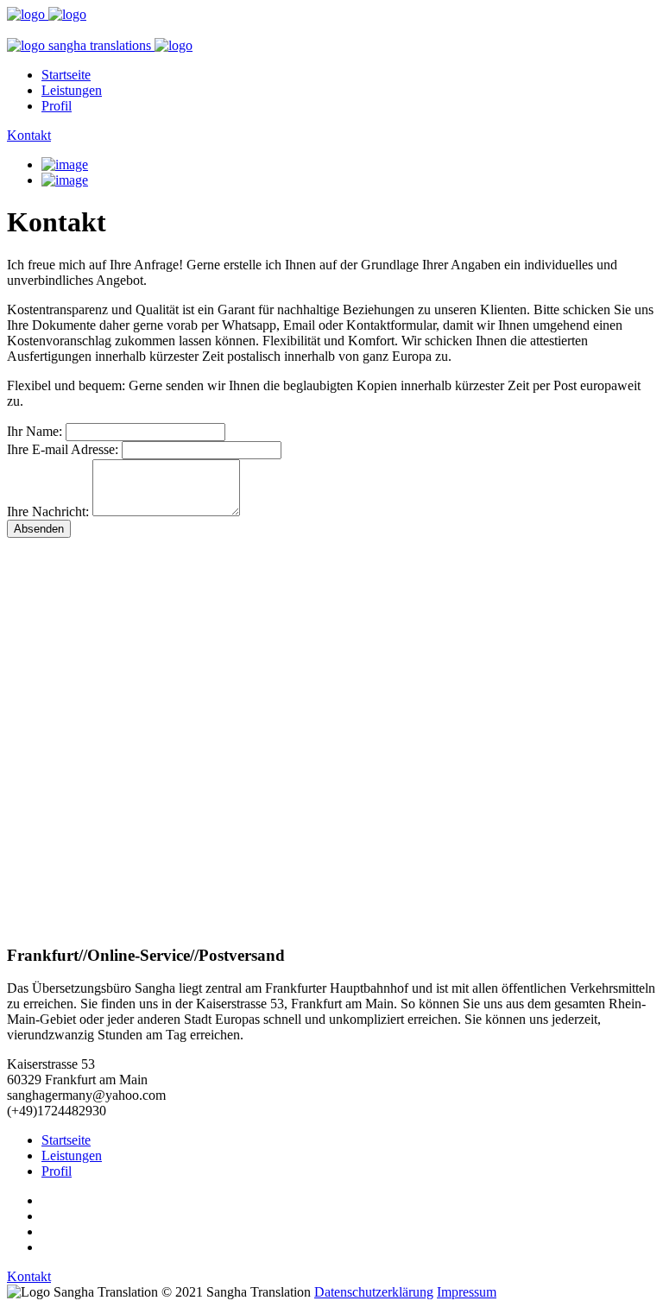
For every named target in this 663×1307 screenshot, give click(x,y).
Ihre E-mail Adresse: (62, 449)
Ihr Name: (34, 431)
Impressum (466, 1292)
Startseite (66, 74)
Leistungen (71, 90)
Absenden (39, 528)
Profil (56, 105)
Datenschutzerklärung (373, 1292)
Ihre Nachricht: (48, 511)
